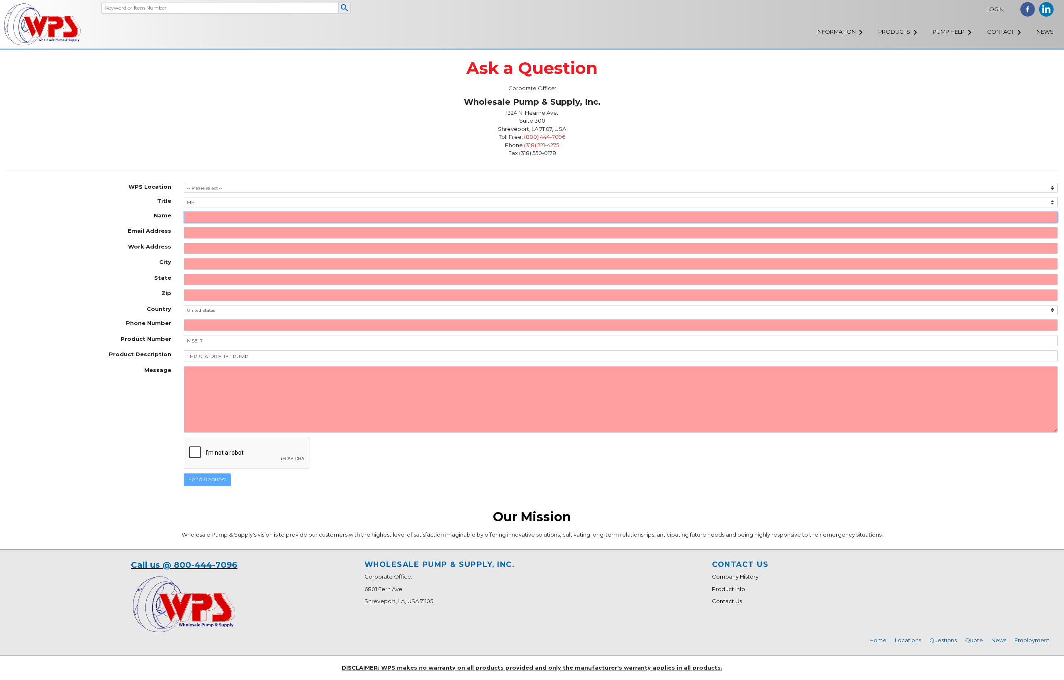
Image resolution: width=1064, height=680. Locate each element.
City (165, 262)
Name (162, 215)
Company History (735, 576)
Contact (1000, 31)
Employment (1032, 640)
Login (995, 9)
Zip (166, 293)
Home (878, 640)
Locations (908, 640)
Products (894, 31)
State (162, 277)
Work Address (149, 246)
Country (159, 309)
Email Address (149, 230)
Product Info (728, 589)
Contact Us (727, 601)
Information (836, 31)
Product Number (146, 338)
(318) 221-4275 (541, 145)
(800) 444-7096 (544, 136)
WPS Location (149, 186)
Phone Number (148, 323)
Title (164, 200)
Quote (974, 640)
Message (157, 370)
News (1045, 31)
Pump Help (949, 31)
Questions (943, 640)
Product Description (140, 354)
